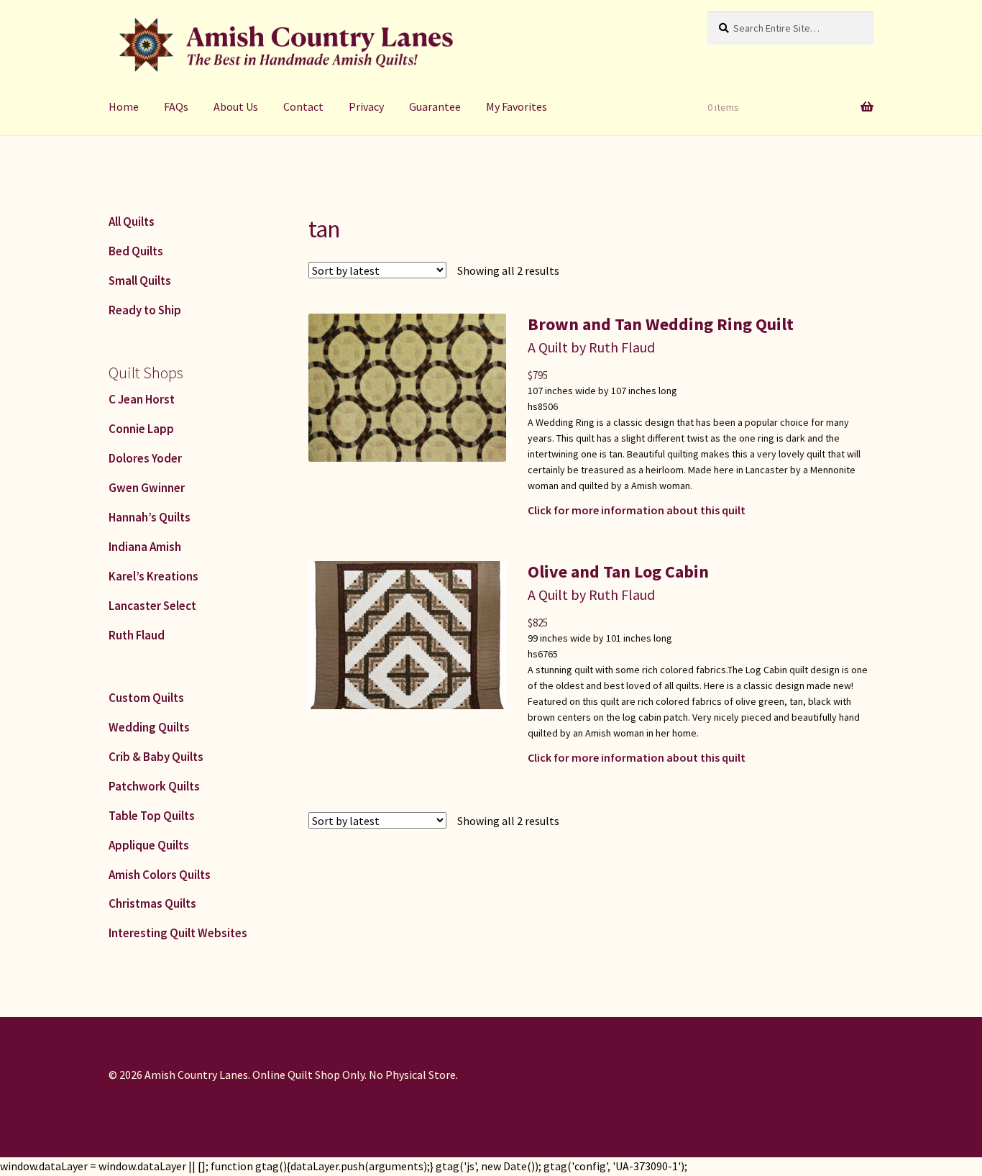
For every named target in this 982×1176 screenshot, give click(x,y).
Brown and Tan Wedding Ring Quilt (661, 324)
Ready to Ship (145, 310)
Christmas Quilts (152, 903)
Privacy (366, 106)
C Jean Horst (142, 399)
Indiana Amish (145, 547)
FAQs (176, 106)
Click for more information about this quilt (636, 510)
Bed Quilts (136, 251)
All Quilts (132, 221)
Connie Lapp (141, 429)
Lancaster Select (152, 606)
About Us (236, 106)
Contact (303, 106)
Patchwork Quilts (154, 786)
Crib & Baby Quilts (156, 757)
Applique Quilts (149, 845)
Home (124, 106)
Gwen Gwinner (147, 488)
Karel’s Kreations (153, 576)
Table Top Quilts (152, 816)
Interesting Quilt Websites (178, 933)
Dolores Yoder (145, 458)
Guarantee (435, 106)
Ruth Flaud (137, 635)
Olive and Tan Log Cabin (618, 571)
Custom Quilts (146, 698)
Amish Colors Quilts (160, 875)
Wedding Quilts (149, 727)
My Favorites (516, 106)
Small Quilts (140, 280)
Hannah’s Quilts (150, 517)
